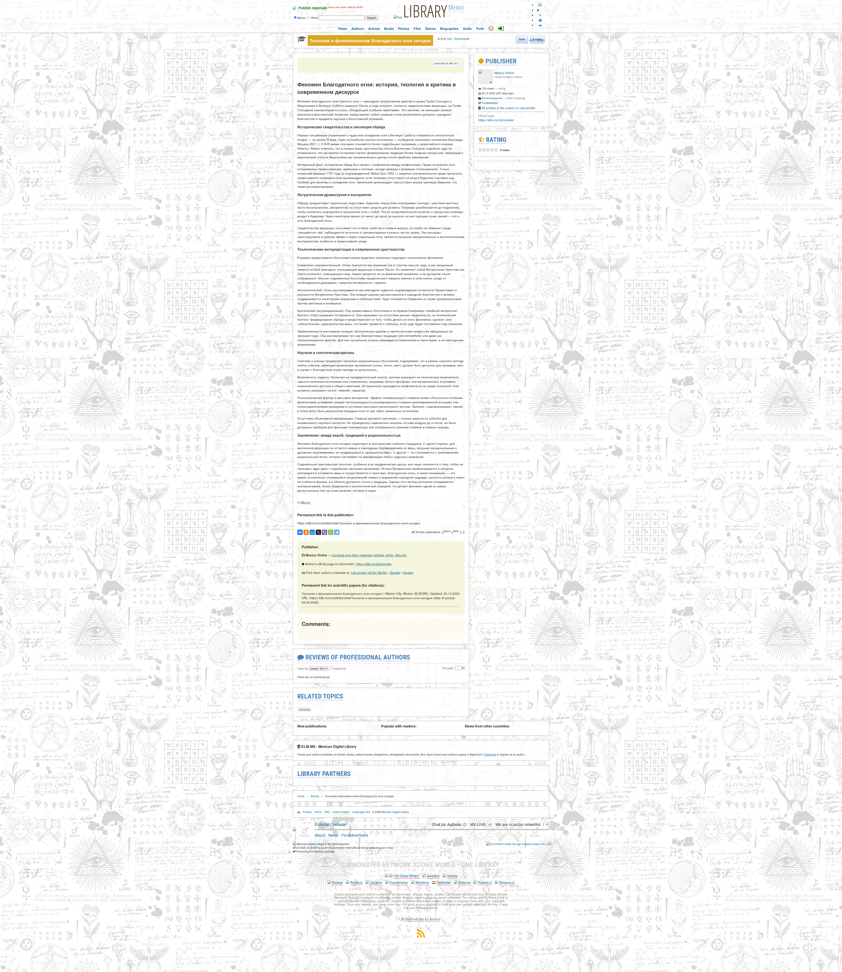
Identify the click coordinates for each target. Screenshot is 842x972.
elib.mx (305, 502)
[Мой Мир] (312, 532)
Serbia (452, 875)
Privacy (307, 812)
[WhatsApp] (330, 532)
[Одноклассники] (306, 532)
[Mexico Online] (485, 82)
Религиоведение (492, 98)
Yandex (408, 572)
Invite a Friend (340, 812)
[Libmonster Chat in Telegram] (466, 824)
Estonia (464, 882)
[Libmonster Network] (516, 844)
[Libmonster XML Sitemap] (421, 936)
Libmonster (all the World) (369, 572)
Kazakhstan (399, 882)
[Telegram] (336, 532)
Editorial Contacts (330, 824)
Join (532, 40)
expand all (340, 668)
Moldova (422, 882)
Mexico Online (504, 73)
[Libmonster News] (538, 10)
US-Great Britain (406, 875)
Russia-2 (485, 882)
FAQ (327, 812)
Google (395, 572)
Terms (318, 812)
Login (541, 40)
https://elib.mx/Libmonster (374, 564)
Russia (337, 882)
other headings (516, 98)
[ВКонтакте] (300, 532)
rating (501, 88)
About (320, 835)
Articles (314, 796)
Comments (461, 38)
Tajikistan (443, 882)
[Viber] (324, 532)
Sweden (433, 875)
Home (301, 796)
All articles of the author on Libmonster (508, 108)
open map (386, 847)
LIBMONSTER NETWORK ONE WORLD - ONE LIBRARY (421, 865)
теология (304, 709)
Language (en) (361, 812)
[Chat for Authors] (540, 20)
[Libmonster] (294, 829)
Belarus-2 (506, 882)
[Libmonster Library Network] (549, 844)
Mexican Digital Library (395, 812)
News (333, 835)
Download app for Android (422, 919)
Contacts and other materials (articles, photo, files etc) (369, 555)
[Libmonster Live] (540, 25)
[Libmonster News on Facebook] (540, 15)
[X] (318, 532)
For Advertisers (354, 835)
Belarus (356, 882)
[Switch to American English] (540, 5)
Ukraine (376, 882)
